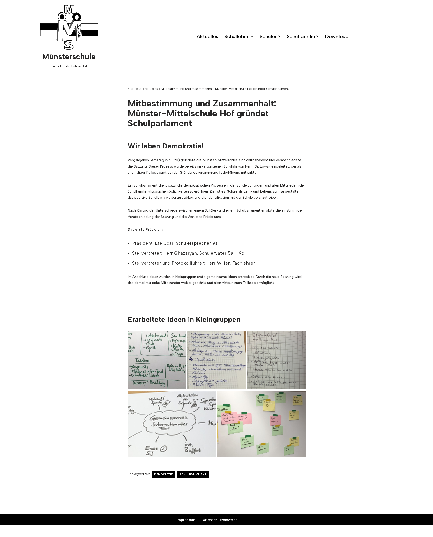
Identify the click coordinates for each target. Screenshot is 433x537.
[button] (252, 36)
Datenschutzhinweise (219, 520)
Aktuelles (207, 36)
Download (337, 36)
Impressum (186, 520)
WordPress (134, 531)
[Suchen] (425, 36)
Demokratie (163, 474)
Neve (92, 531)
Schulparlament (193, 474)
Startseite (135, 89)
